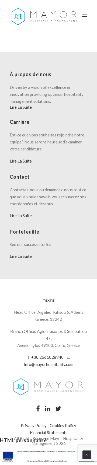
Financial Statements (48, 432)
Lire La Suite (21, 107)
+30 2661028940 (47, 357)
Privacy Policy (34, 425)
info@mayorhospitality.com (48, 364)
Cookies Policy (63, 425)
